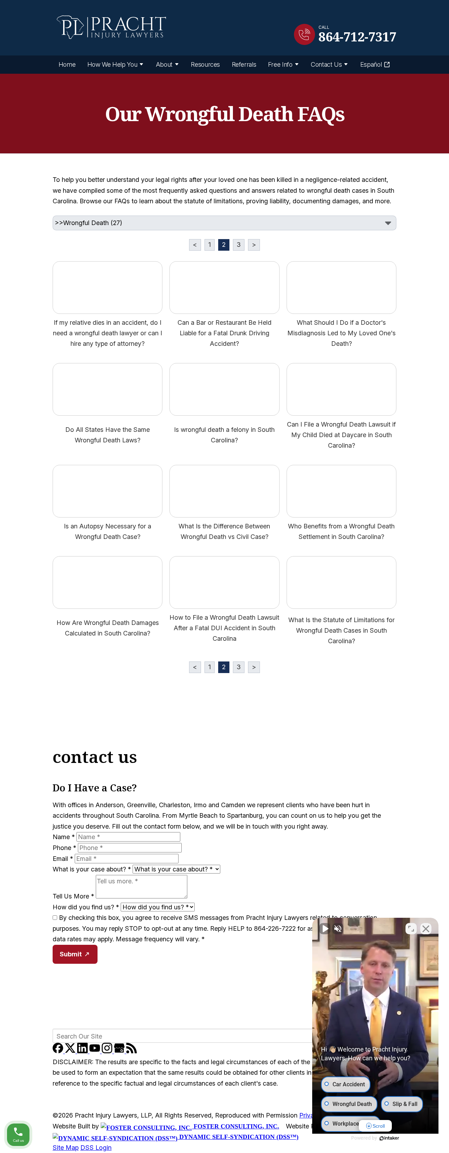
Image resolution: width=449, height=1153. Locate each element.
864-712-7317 (357, 37)
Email (63, 858)
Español (371, 64)
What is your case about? (92, 869)
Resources (205, 64)
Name (64, 837)
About (164, 64)
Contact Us (326, 64)
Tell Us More (73, 896)
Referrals (244, 64)
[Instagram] (108, 1051)
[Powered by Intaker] (389, 1138)
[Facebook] (59, 1051)
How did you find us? (86, 907)
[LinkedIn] (83, 1051)
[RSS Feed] (131, 1051)
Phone (64, 847)
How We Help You (112, 64)
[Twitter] (71, 1051)
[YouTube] (95, 1051)
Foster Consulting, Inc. (235, 1126)
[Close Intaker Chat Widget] (425, 928)
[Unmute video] (324, 928)
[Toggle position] (411, 928)
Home (67, 64)
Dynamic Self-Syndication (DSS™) (238, 1136)
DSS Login (96, 1147)
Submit (71, 954)
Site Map (66, 1147)
